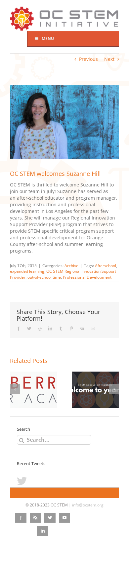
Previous (88, 59)
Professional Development (87, 277)
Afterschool (105, 265)
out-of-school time (44, 277)
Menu (48, 38)
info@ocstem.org (88, 505)
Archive (71, 265)
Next (109, 59)
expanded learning (27, 271)
